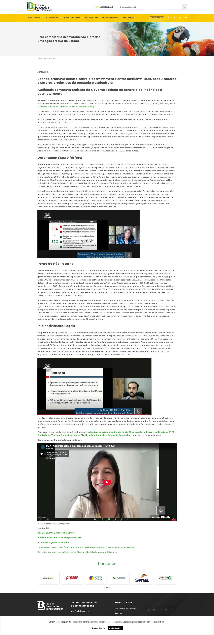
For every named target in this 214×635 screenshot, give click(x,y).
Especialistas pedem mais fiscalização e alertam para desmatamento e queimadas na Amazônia (85, 547)
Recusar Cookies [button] (98, 628)
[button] (104, 587)
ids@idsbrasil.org (81, 611)
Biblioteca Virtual (51, 58)
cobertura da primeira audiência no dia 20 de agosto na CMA (119, 432)
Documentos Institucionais (125, 609)
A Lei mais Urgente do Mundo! (53, 542)
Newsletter (157, 18)
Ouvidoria (118, 613)
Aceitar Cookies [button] (115, 628)
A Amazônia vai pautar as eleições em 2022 (59, 537)
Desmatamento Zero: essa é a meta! (56, 533)
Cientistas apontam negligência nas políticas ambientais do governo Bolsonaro (77, 552)
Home (39, 58)
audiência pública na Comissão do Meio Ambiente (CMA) (65, 106)
